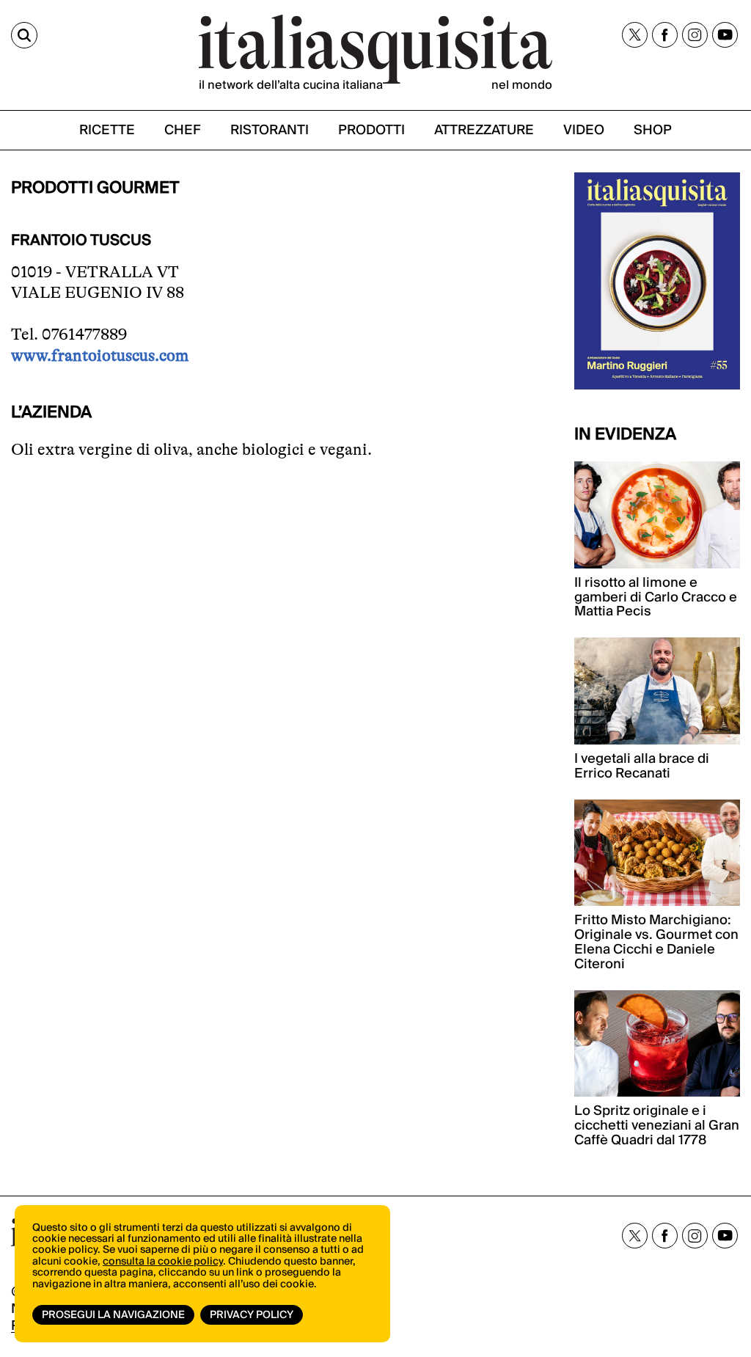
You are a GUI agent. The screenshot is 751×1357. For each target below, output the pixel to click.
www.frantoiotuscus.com (99, 355)
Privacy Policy (251, 1315)
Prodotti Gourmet (95, 188)
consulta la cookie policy (163, 1261)
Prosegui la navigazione (113, 1315)
